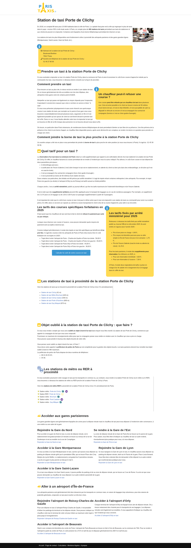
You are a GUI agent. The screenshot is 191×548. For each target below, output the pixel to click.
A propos (84, 545)
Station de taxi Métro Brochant (51, 295)
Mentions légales (74, 545)
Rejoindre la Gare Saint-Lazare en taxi (50, 477)
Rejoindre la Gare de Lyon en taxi (110, 462)
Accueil (41, 545)
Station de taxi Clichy (48, 292)
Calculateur (62, 545)
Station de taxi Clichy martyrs (51, 298)
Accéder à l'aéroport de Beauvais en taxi (51, 533)
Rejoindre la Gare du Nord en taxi (49, 442)
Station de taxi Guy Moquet (50, 303)
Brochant (53, 397)
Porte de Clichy (55, 391)
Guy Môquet (54, 402)
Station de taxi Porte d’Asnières (52, 300)
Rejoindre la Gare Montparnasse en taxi (51, 462)
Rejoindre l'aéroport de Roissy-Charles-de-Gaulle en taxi (57, 518)
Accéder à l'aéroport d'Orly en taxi (106, 515)
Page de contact (51, 545)
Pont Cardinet (55, 399)
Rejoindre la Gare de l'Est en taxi (105, 442)
